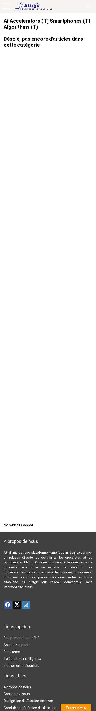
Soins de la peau (16, 645)
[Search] (88, 6)
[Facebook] (8, 605)
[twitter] (17, 605)
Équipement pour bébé (21, 638)
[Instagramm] (26, 605)
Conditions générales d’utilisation (30, 708)
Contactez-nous (17, 694)
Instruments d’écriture (22, 666)
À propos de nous (17, 687)
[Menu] (6, 6)
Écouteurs (12, 652)
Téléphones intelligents (22, 659)
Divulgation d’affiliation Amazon (28, 701)
